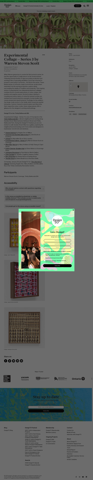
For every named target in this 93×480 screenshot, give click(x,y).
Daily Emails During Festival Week (54, 258)
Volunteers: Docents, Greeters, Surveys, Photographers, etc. (56, 261)
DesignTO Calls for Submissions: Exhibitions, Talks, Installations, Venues (57, 254)
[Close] (73, 210)
